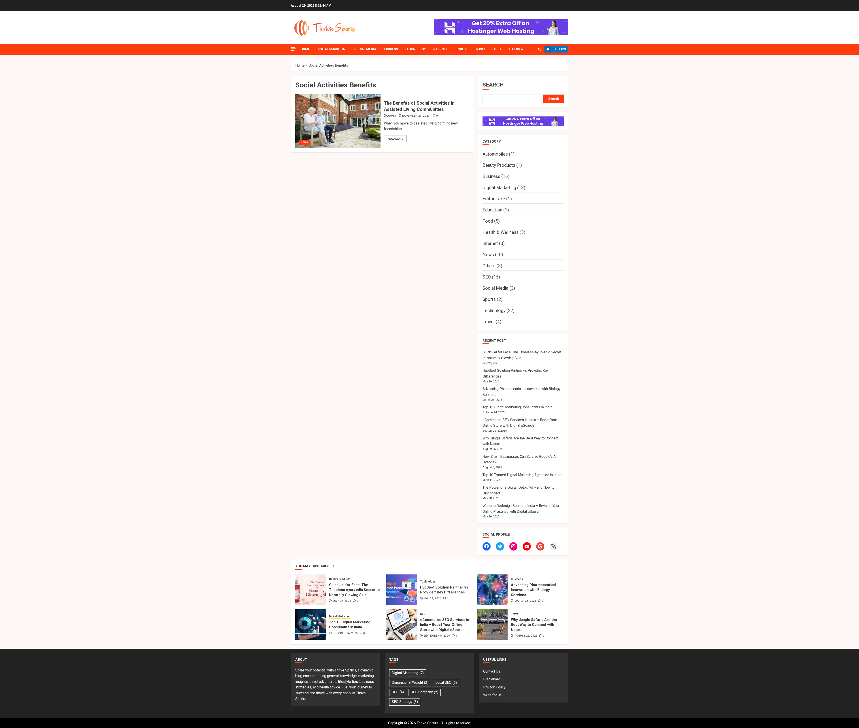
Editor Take (494, 198)
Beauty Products (499, 165)
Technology (415, 49)
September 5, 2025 (436, 635)
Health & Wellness (501, 232)
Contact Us (491, 671)
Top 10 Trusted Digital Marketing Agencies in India (522, 475)
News (304, 142)
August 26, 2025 (526, 635)
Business (390, 49)
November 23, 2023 (416, 115)
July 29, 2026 (342, 600)
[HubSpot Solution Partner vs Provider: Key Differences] (401, 589)
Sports (461, 49)
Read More (395, 138)
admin (391, 115)
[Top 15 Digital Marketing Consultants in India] (310, 624)
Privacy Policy (494, 687)
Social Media (365, 49)
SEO (487, 277)
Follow (559, 49)
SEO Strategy (405, 702)
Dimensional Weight (410, 682)
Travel (480, 49)
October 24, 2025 (345, 633)
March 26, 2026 (525, 600)
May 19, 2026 (432, 598)
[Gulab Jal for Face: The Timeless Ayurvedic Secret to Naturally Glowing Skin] (310, 589)
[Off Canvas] (293, 49)
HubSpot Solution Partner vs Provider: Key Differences (444, 589)
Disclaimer (491, 679)
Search (493, 85)
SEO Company (424, 692)
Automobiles (495, 154)
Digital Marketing (332, 49)
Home (305, 49)
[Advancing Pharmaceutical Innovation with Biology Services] (492, 589)
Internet (440, 49)
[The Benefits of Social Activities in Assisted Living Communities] (338, 121)
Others (514, 49)
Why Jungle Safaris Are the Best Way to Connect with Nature (534, 625)
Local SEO (446, 682)
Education (492, 210)
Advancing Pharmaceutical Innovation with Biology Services (533, 590)
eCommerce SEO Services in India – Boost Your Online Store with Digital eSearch (444, 625)
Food (496, 49)
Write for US (492, 695)
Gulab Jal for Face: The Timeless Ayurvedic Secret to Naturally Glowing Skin (354, 590)
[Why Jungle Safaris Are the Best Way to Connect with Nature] (492, 624)
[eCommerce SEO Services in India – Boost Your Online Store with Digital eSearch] (401, 624)
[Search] (539, 49)
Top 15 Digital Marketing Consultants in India (517, 407)
